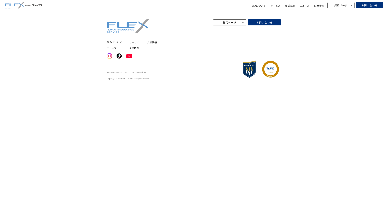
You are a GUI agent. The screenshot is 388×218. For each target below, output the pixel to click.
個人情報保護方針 (139, 72)
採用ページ (341, 5)
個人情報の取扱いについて (118, 72)
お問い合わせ (369, 5)
